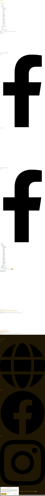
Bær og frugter (4, 247)
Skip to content (1, 0)
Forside (2, 244)
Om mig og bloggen (3, 265)
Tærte (3, 264)
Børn (3, 248)
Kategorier (2, 245)
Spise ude (4, 263)
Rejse (3, 260)
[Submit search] (12, 269)
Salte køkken (4, 261)
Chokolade (4, 249)
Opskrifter (4, 259)
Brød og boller (4, 246)
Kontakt (2, 266)
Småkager (4, 262)
